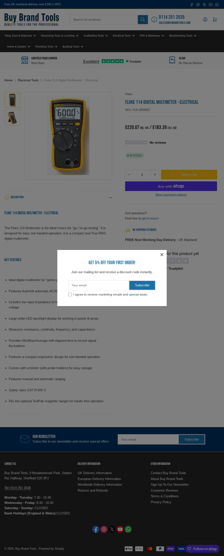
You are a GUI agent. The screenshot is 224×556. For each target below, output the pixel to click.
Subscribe (142, 285)
